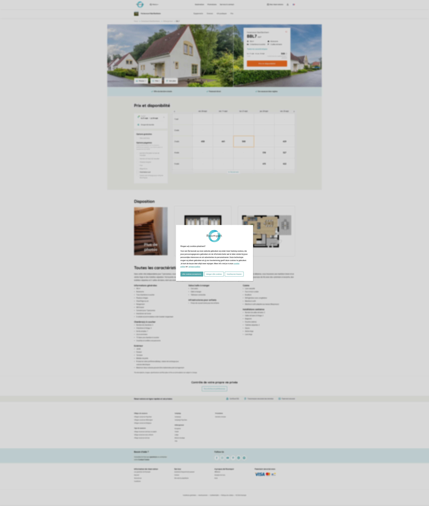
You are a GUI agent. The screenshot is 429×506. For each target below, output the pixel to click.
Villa (176, 441)
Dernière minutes (220, 417)
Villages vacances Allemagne (143, 420)
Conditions (137, 481)
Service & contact (227, 4)
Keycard (136, 475)
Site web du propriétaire (181, 478)
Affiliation (217, 472)
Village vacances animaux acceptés (145, 431)
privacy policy (194, 267)
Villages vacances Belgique (142, 423)
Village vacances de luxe (142, 438)
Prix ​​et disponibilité (267, 63)
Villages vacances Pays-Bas (143, 417)
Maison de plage (180, 438)
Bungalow (178, 428)
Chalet (177, 431)
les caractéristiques (257, 49)
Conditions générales (189, 495)
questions (153, 457)
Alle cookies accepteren (191, 274)
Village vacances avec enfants (143, 435)
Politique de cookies (227, 495)
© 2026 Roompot (241, 495)
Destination (199, 4)
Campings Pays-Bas (181, 420)
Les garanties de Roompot (142, 472)
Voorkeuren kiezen (234, 274)
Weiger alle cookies (214, 274)
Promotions (212, 4)
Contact (176, 475)
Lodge (176, 435)
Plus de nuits (234, 172)
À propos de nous (219, 475)
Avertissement (203, 495)
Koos (216, 478)
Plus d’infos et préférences (214, 389)
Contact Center (143, 460)
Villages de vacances (141, 413)
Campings (178, 413)
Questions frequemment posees (184, 472)
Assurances (138, 478)
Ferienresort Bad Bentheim (258, 32)
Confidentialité (214, 495)
